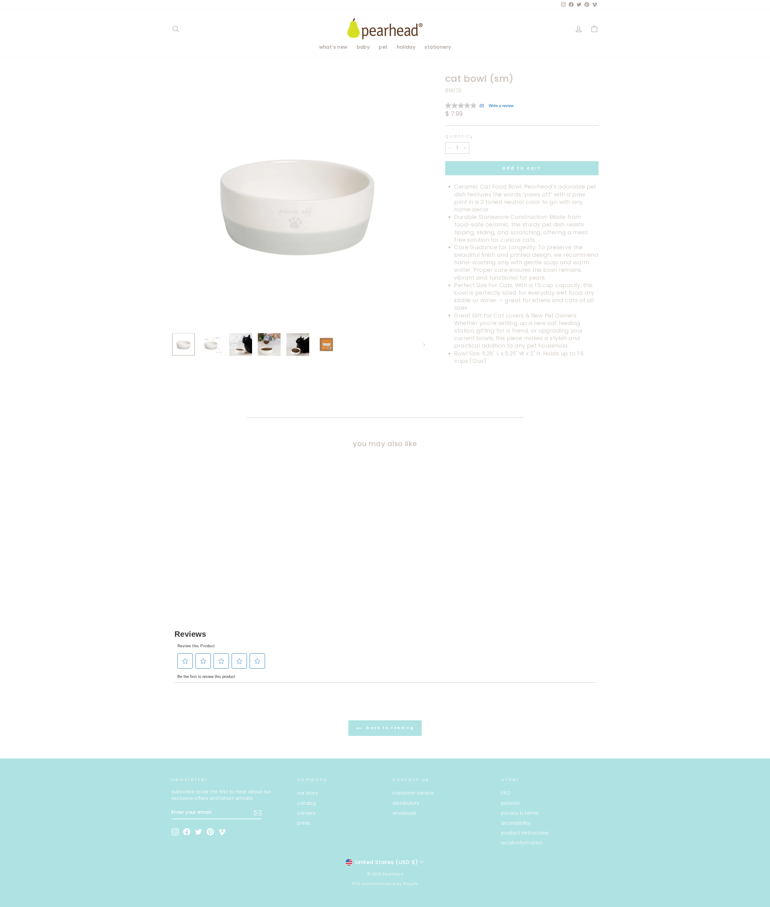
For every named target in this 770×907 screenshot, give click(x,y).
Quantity (459, 136)
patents (510, 803)
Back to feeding (389, 727)
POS (356, 883)
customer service (413, 793)
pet (383, 47)
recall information (522, 843)
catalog (306, 803)
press (303, 823)
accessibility (516, 823)
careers (306, 813)
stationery (437, 47)
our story (307, 793)
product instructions (525, 833)
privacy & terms (520, 813)
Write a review (501, 105)
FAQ (505, 793)
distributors (406, 803)
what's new (333, 47)
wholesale (404, 813)
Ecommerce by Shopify (394, 883)
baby (363, 47)
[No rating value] (462, 105)
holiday (406, 47)
